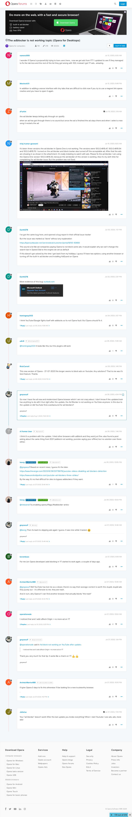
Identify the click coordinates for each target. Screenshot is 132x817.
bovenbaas (24, 557)
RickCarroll (24, 366)
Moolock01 (24, 83)
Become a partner (119, 771)
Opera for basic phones (17, 795)
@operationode (37, 639)
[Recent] (36, 4)
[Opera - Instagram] (24, 808)
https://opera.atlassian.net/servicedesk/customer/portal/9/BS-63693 (50, 243)
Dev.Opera (66, 767)
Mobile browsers (12, 780)
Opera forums (68, 763)
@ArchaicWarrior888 (45, 682)
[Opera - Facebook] (6, 809)
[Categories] (31, 4)
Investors (115, 767)
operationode (25, 614)
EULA (88, 767)
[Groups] (50, 4)
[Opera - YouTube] (15, 808)
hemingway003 (26, 316)
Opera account (44, 760)
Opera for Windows (15, 761)
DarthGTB (24, 230)
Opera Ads (42, 767)
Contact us (116, 774)
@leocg (34, 525)
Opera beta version (15, 771)
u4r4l (22, 341)
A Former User (26, 431)
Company (116, 750)
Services (43, 750)
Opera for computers (17, 46)
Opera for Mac (13, 764)
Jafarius (23, 712)
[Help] (60, 4)
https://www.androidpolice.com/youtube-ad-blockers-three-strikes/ (49, 475)
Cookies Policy (92, 763)
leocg (22, 462)
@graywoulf (39, 431)
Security (89, 756)
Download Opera (67, 23)
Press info (115, 760)
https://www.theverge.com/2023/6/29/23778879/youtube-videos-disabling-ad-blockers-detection (63, 471)
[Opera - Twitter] (10, 808)
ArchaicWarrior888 (28, 582)
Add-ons (42, 756)
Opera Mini (11, 788)
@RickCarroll (56, 500)
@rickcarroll (25, 505)
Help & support (68, 756)
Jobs (113, 763)
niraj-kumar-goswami (29, 144)
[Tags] (40, 4)
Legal (89, 750)
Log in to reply (120, 46)
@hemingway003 (33, 341)
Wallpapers (43, 763)
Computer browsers (13, 756)
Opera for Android (14, 784)
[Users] (45, 4)
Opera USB (11, 775)
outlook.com (49, 282)
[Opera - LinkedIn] (20, 808)
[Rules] (55, 4)
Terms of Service (93, 771)
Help (64, 750)
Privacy (89, 760)
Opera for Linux (13, 768)
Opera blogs (67, 760)
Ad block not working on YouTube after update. (60, 645)
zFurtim (23, 111)
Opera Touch (12, 791)
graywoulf (24, 394)
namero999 (25, 55)
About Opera (116, 756)
